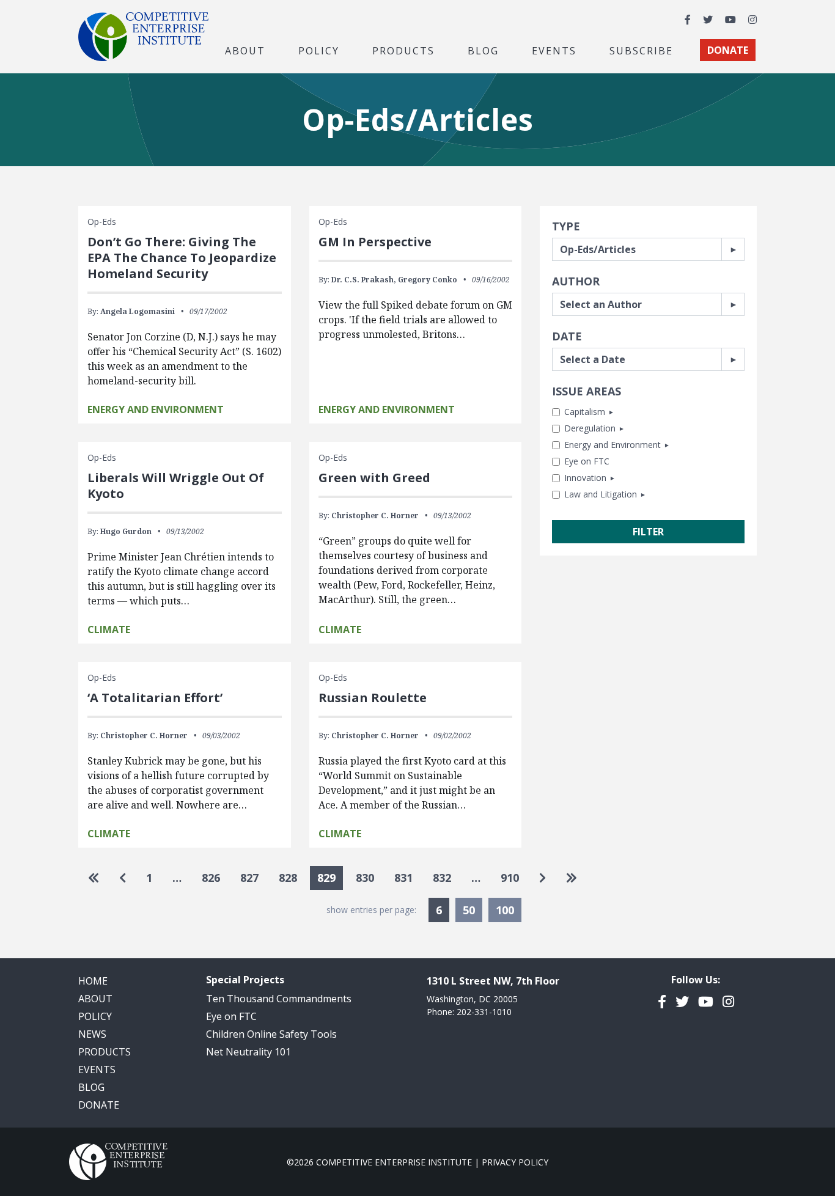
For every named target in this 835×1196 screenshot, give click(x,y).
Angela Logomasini (137, 311)
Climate (108, 629)
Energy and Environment (612, 444)
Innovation (585, 477)
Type (566, 226)
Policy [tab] (318, 50)
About (95, 998)
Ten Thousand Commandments (278, 998)
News (92, 1034)
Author (576, 281)
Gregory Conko (427, 279)
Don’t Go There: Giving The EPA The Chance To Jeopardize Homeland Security (181, 257)
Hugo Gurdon (126, 531)
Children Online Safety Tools (271, 1034)
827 (249, 877)
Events (554, 50)
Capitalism (584, 411)
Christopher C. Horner (375, 515)
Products (104, 1051)
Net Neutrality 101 (248, 1051)
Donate (98, 1105)
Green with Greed (374, 477)
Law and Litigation (600, 494)
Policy (95, 1016)
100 (505, 910)
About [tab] (245, 50)
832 (442, 877)
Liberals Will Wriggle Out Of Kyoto (175, 485)
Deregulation (590, 428)
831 (403, 877)
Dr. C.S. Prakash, (363, 279)
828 (288, 877)
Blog (483, 50)
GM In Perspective (375, 241)
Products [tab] (403, 50)
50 (469, 910)
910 (510, 877)
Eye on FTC (586, 461)
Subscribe (641, 50)
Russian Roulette (372, 697)
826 (211, 877)
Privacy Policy (515, 1162)
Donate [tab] (727, 50)
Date (567, 336)
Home (93, 981)
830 (365, 877)
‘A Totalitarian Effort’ (155, 697)
